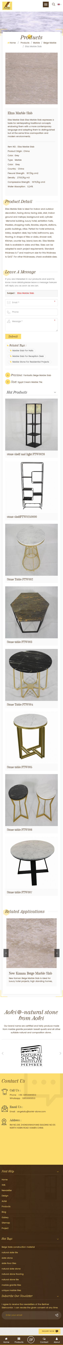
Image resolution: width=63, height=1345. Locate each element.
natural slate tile (10, 1252)
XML (4, 1185)
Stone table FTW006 (19, 829)
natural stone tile (10, 1279)
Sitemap (6, 1222)
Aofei (4, 1201)
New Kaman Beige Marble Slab (30, 973)
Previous (6, 953)
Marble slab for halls (22, 350)
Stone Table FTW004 (20, 704)
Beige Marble (50, 42)
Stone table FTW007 (19, 892)
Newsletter (7, 1190)
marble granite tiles (11, 1285)
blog (4, 1212)
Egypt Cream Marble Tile (30, 382)
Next (56, 953)
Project (5, 1228)
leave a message (30, 1339)
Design (5, 1195)
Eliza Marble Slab (25, 293)
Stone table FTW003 (19, 642)
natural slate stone (11, 1268)
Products (25, 42)
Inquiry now (48, 1331)
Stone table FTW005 (19, 767)
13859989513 (28, 1098)
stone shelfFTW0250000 (22, 516)
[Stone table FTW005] (31, 737)
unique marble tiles (11, 1290)
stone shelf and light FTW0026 (26, 454)
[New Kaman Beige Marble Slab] (31, 943)
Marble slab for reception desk (28, 356)
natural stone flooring (13, 1274)
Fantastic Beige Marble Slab (37, 375)
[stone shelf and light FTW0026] (31, 425)
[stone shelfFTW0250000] (31, 487)
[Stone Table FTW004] (31, 675)
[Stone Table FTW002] (31, 550)
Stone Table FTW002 (20, 579)
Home (13, 42)
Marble (36, 42)
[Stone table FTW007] (31, 863)
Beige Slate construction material (18, 1247)
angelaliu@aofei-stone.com (31, 1111)
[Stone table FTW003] (31, 612)
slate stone (7, 1258)
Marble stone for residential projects (30, 362)
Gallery (5, 1217)
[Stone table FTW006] (31, 800)
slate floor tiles (9, 1263)
